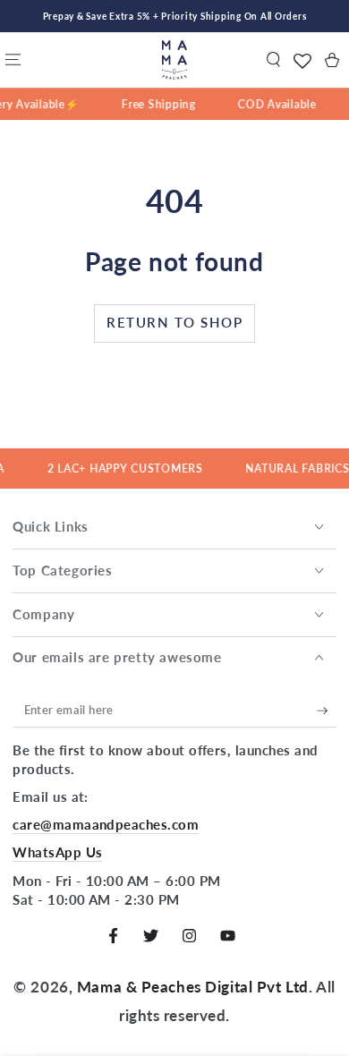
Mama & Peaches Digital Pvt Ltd (193, 986)
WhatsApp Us (57, 852)
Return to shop (174, 322)
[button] (273, 60)
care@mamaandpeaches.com (106, 824)
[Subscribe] (326, 710)
